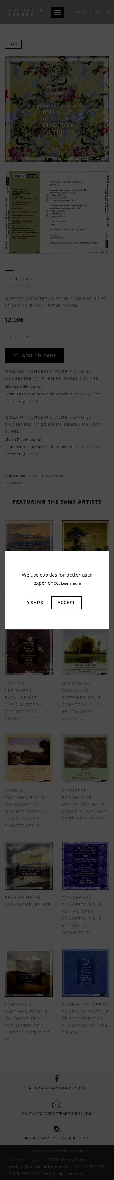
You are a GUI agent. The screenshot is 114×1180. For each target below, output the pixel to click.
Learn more (71, 583)
